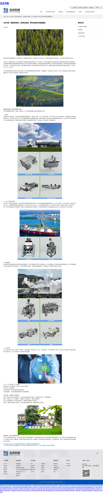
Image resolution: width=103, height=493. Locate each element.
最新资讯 (86, 7)
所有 (8, 16)
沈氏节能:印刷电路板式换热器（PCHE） (24, 469)
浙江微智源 (68, 465)
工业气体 (32, 471)
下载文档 (55, 465)
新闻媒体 (5, 471)
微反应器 (18, 475)
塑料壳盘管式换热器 (20, 467)
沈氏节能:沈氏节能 (50, 11)
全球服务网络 (56, 467)
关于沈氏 (5, 463)
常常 (97, 7)
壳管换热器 (18, 465)
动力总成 (43, 469)
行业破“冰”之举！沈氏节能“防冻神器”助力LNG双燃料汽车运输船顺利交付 (23, 444)
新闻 (45, 481)
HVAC (32, 463)
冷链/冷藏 (43, 463)
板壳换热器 (18, 473)
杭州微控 (68, 463)
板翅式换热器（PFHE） (21, 471)
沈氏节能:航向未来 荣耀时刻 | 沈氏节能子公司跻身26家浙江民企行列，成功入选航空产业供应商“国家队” (31, 445)
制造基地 (5, 465)
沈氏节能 (4, 3)
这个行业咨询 (81, 36)
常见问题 (52, 481)
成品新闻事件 (81, 33)
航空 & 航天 (33, 469)
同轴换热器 (18, 463)
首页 (5, 16)
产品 (41, 11)
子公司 (80, 11)
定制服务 (91, 7)
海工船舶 (32, 467)
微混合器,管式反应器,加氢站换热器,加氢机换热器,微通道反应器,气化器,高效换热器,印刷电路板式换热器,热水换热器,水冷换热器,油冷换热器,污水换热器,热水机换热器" (41, 485)
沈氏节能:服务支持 (70, 11)
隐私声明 (56, 481)
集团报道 (80, 29)
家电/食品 (32, 465)
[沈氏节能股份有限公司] (11, 10)
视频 (54, 471)
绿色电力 (43, 465)
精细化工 (43, 471)
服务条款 (61, 481)
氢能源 (42, 467)
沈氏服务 (55, 463)
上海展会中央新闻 (82, 26)
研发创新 (5, 469)
